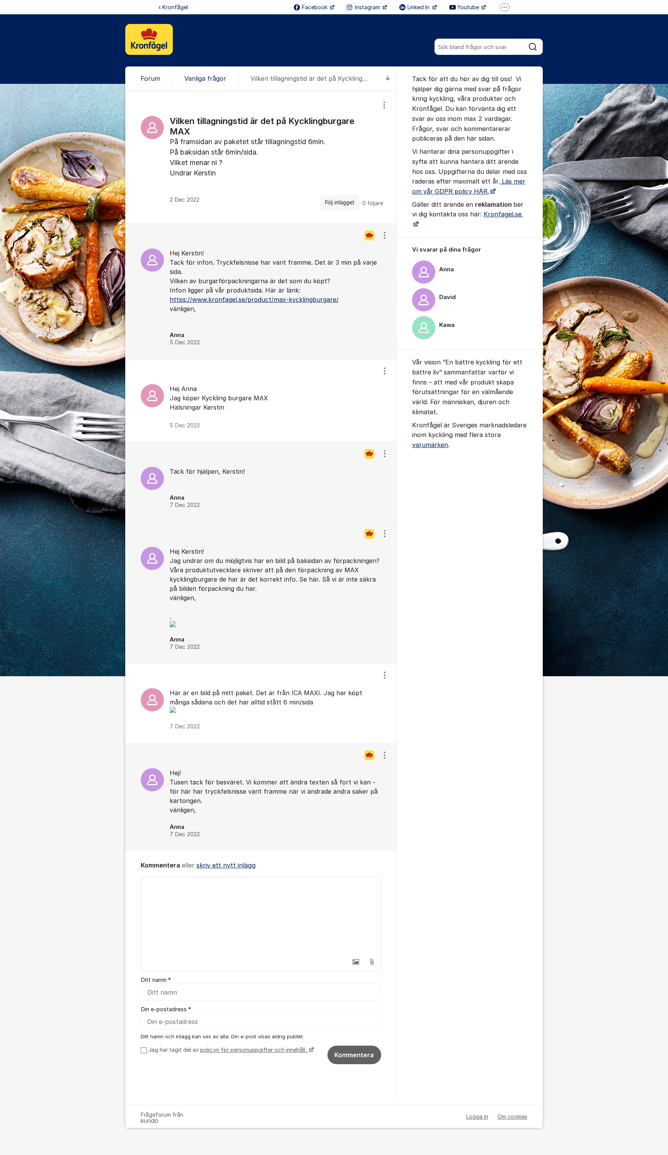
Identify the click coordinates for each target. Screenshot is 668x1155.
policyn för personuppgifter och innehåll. (254, 1049)
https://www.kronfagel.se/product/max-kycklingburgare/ (254, 299)
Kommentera (354, 1055)
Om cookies (512, 1116)
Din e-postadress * (166, 1009)
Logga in (477, 1116)
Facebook (315, 7)
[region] (261, 157)
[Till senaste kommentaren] (388, 78)
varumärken (430, 445)
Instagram (368, 7)
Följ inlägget (339, 202)
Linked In (419, 7)
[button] (355, 962)
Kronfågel (175, 7)
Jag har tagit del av (227, 1049)
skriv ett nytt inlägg (226, 865)
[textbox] (261, 915)
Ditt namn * (156, 979)
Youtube (469, 7)
